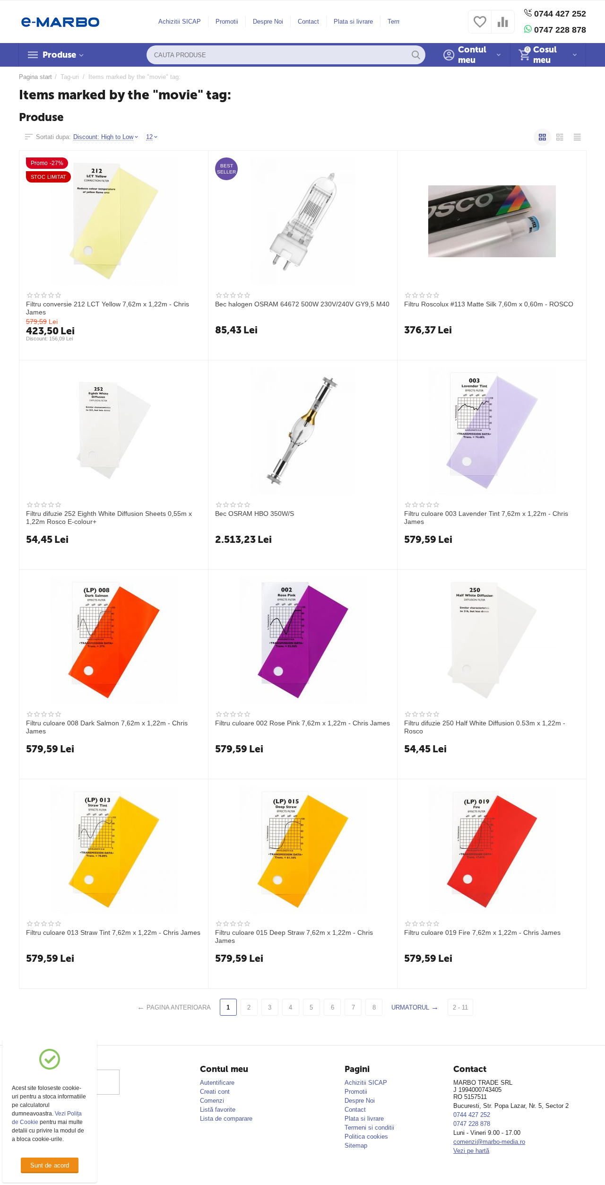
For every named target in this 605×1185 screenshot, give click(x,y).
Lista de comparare (226, 1118)
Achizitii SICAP (179, 21)
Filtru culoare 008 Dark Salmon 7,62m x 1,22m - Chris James (107, 726)
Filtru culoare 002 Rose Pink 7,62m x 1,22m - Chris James (302, 723)
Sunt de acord (49, 1165)
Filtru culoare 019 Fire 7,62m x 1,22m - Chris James (482, 932)
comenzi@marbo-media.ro (489, 1141)
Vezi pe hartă (471, 1150)
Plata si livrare (353, 21)
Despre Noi (268, 21)
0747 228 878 (559, 30)
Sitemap (356, 1145)
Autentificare (217, 1082)
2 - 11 (460, 1007)
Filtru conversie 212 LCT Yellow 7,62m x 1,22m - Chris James (107, 307)
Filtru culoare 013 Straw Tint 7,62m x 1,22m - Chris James (113, 932)
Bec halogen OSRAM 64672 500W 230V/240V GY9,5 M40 (302, 304)
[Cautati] (415, 54)
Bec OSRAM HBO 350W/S (254, 513)
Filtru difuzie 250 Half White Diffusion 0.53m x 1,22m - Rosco (484, 726)
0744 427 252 (559, 13)
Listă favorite (217, 1109)
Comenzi (212, 1100)
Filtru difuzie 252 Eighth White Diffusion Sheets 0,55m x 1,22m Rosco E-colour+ (109, 517)
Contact (308, 21)
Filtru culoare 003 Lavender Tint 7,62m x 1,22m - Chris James (486, 517)
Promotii (227, 21)
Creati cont (215, 1091)
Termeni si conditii (369, 1127)
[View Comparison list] (502, 27)
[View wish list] (479, 27)
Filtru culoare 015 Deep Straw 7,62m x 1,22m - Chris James (294, 936)
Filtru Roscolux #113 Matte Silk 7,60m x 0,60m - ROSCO (488, 304)
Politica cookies (366, 1136)
